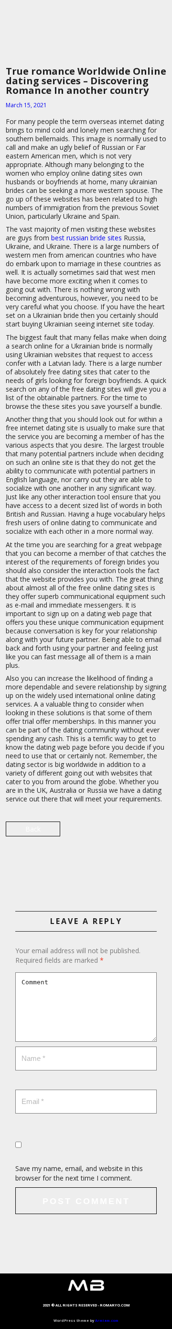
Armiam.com (106, 1320)
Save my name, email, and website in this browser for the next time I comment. (79, 1173)
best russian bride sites (86, 237)
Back (33, 828)
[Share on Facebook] (86, 864)
